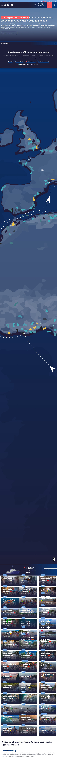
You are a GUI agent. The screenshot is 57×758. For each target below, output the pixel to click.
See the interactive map (9, 33)
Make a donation (6, 1)
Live (49, 5)
